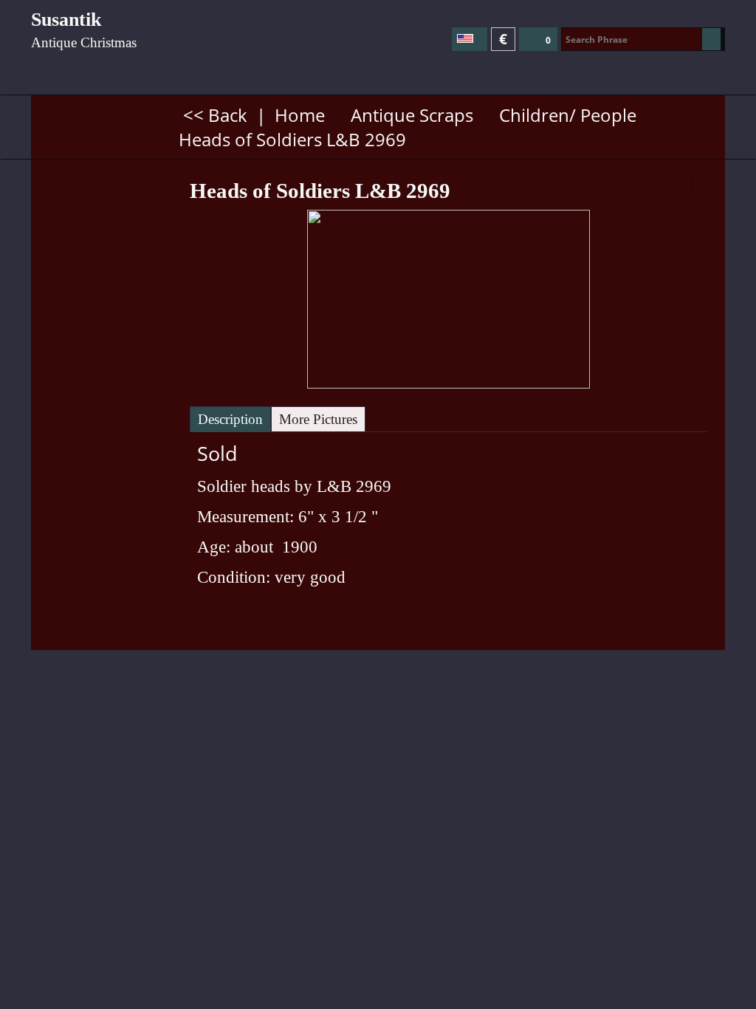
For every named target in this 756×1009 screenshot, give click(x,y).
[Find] (711, 39)
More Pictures (318, 419)
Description (230, 419)
